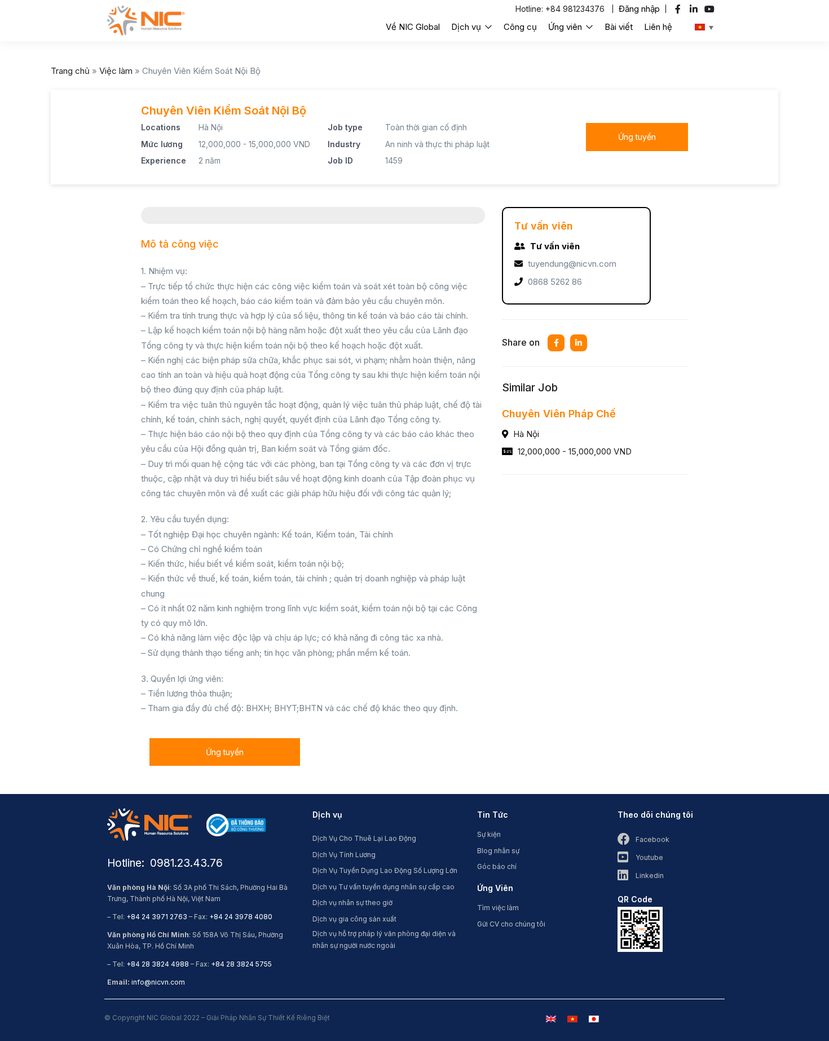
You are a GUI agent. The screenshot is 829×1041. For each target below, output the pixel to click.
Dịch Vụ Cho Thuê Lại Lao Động (364, 838)
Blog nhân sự (498, 850)
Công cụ (520, 26)
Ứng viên (566, 26)
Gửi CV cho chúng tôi (511, 924)
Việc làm (116, 70)
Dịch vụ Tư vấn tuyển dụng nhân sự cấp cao (383, 887)
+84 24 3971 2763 (156, 916)
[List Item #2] (695, 9)
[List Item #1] (679, 9)
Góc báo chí (497, 866)
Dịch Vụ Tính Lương (344, 854)
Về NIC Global (413, 26)
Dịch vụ (467, 26)
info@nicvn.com (158, 982)
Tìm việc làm (498, 907)
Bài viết (619, 26)
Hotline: (530, 9)
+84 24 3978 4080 (240, 916)
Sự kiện (489, 834)
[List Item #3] (711, 9)
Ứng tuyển (637, 137)
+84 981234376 (575, 9)
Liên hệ (658, 26)
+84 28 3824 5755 (241, 964)
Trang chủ (70, 70)
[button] (639, 9)
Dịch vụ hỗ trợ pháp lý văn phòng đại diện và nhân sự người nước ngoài (384, 939)
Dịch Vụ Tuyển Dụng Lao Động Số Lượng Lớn (384, 870)
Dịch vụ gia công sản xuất (354, 919)
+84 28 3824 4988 (157, 964)
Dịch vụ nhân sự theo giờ (352, 902)
